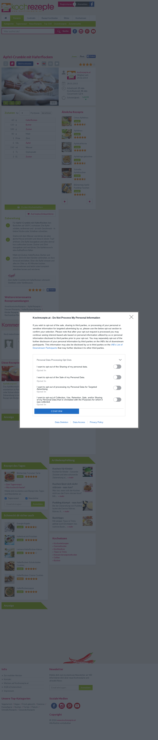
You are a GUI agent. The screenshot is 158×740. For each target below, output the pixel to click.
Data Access (79, 422)
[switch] (117, 367)
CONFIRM (56, 411)
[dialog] (79, 370)
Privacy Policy (96, 422)
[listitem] (79, 359)
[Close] (132, 318)
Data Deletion (61, 422)
